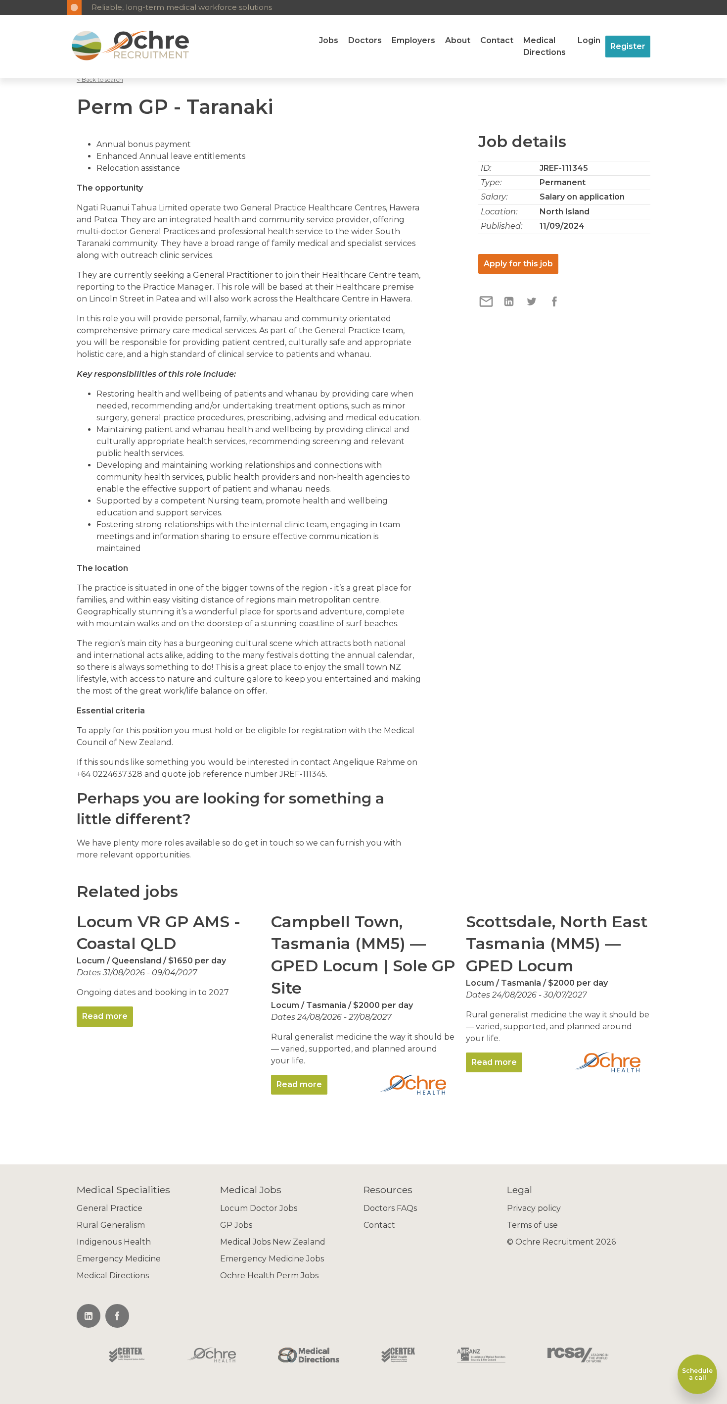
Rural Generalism (111, 1225)
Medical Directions (544, 46)
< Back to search (100, 79)
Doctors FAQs (390, 1208)
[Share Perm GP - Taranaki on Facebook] (554, 306)
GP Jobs (236, 1225)
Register (627, 46)
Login (589, 40)
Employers (413, 40)
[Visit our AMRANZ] (481, 1356)
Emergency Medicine (119, 1258)
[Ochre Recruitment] (86, 46)
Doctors (365, 40)
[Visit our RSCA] (577, 1356)
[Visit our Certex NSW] (398, 1356)
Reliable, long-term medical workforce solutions (181, 7)
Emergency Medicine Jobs (272, 1258)
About (457, 40)
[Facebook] (117, 1316)
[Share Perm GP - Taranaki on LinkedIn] (510, 306)
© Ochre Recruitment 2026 (561, 1242)
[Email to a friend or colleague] (487, 306)
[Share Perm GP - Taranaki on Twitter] (533, 306)
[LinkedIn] (88, 1316)
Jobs (328, 40)
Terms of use (532, 1225)
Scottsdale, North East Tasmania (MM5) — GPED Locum (556, 944)
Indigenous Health (114, 1242)
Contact (496, 40)
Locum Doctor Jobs (258, 1208)
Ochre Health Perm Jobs (269, 1275)
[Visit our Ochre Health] (211, 1356)
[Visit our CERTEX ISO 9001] (126, 1356)
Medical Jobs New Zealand (272, 1242)
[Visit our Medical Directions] (308, 1356)
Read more (105, 1016)
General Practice (109, 1208)
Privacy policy (534, 1208)
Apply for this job (518, 263)
